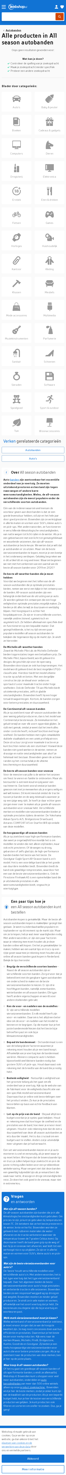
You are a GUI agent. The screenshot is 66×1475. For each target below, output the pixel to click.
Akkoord (33, 1458)
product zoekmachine (32, 1387)
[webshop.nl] (27, 7)
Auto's (33, 458)
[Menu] (4, 7)
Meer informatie (33, 1469)
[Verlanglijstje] (62, 7)
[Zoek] (60, 16)
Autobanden (13, 30)
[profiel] (56, 7)
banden (14, 479)
